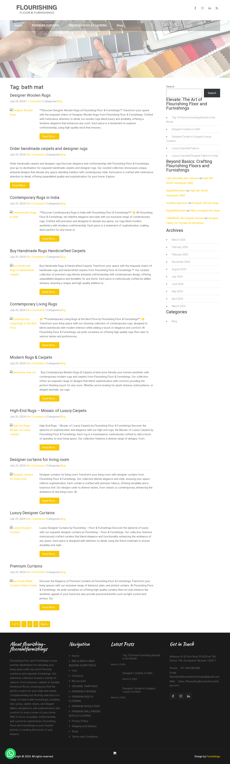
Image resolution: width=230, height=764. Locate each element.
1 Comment (34, 101)
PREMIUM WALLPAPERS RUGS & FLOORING (84, 713)
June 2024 (177, 284)
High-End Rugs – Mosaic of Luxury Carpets (48, 410)
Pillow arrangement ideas (205, 210)
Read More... (49, 136)
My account (79, 681)
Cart (74, 670)
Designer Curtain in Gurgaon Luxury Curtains (139, 690)
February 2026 (180, 247)
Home (18, 25)
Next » (44, 624)
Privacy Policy (80, 721)
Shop (120, 25)
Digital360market (176, 210)
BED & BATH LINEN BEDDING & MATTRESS (82, 663)
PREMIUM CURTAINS (45, 25)
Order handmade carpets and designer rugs (49, 148)
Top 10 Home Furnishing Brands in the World (141, 657)
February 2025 (180, 254)
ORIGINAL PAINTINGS (85, 686)
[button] (10, 753)
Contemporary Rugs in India (34, 197)
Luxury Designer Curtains (32, 513)
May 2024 (177, 291)
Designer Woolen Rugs (30, 95)
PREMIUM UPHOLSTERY (86, 706)
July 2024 (177, 276)
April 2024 (177, 298)
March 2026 (178, 239)
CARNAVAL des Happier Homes (185, 218)
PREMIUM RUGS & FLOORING (88, 25)
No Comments (36, 154)
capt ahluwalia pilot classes (182, 178)
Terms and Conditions (85, 736)
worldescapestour (177, 203)
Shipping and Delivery (84, 726)
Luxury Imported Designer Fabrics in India (195, 155)
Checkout (77, 675)
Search (170, 86)
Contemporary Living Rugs (33, 304)
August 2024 (179, 269)
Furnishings (213, 756)
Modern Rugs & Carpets (31, 357)
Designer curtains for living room (39, 459)
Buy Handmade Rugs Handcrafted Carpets (48, 251)
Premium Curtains (26, 566)
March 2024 (178, 306)
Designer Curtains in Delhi (186, 129)
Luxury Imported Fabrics (185, 148)
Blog (59, 101)
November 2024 (181, 261)
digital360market (176, 190)
